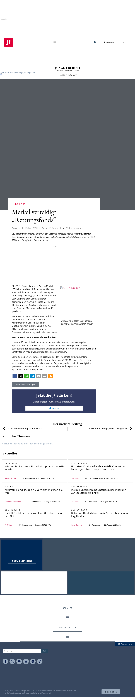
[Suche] (44, 651)
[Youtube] (19, 661)
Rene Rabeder (76, 525)
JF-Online (74, 478)
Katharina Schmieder (13, 502)
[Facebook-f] (5, 661)
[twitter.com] (12, 661)
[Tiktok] (39, 661)
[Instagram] (26, 661)
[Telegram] (33, 661)
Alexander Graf (10, 478)
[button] (55, 42)
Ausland (16, 228)
